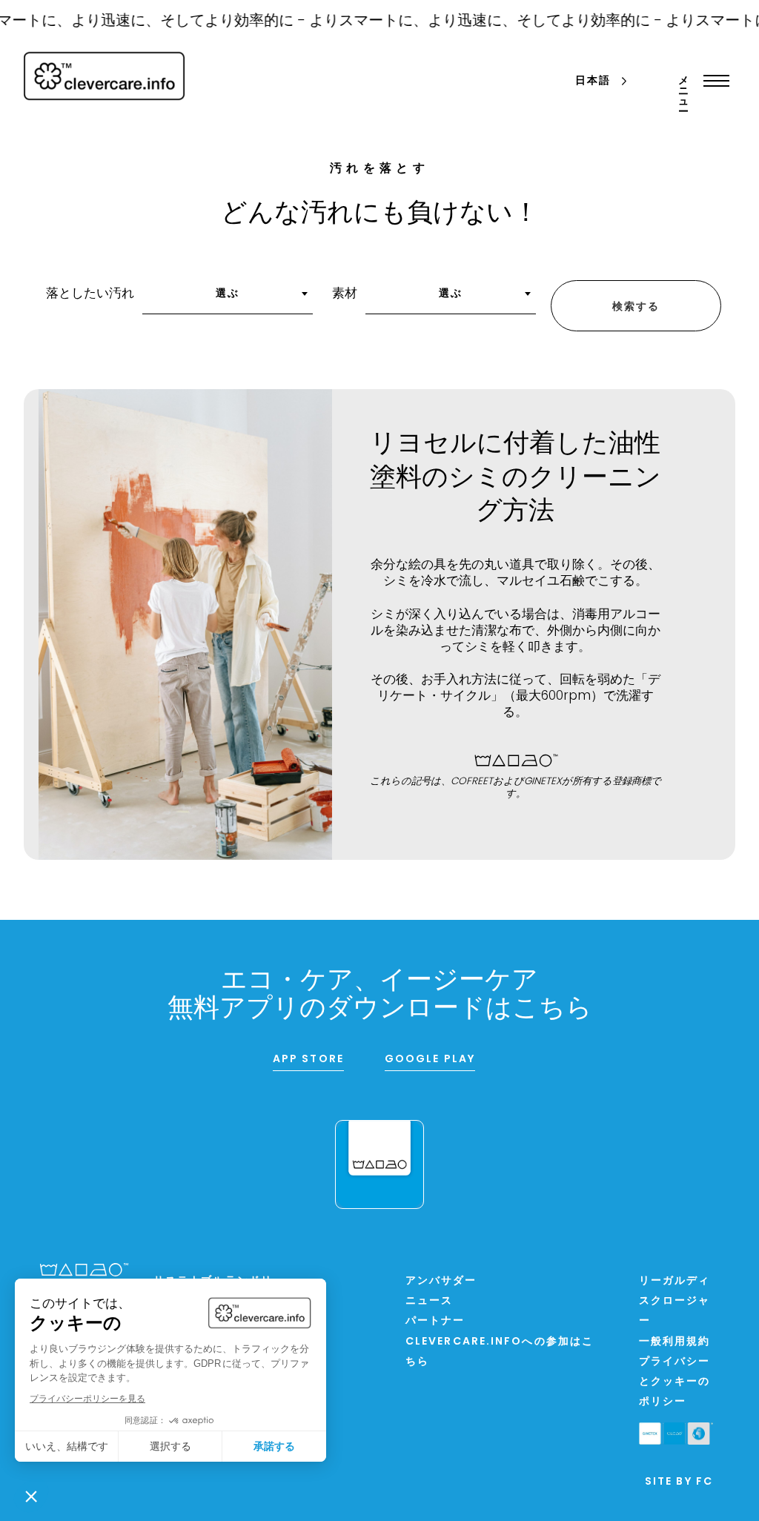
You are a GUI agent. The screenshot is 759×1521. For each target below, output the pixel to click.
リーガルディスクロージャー (675, 1301)
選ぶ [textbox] (227, 293)
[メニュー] (712, 80)
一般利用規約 (675, 1342)
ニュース (429, 1301)
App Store (308, 1059)
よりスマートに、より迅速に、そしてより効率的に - (468, 21)
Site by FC (679, 1482)
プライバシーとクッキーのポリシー (675, 1382)
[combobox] (227, 298)
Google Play (430, 1059)
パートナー (435, 1321)
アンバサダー (441, 1281)
